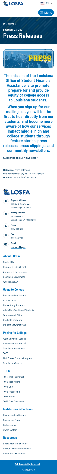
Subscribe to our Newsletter (20, 157)
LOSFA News (8, 23)
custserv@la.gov (18, 247)
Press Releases (22, 169)
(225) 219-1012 (17, 229)
